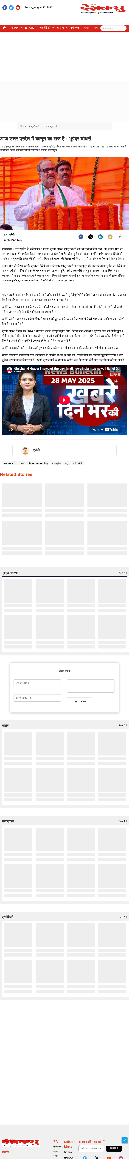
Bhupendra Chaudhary (38, 463)
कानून (67, 463)
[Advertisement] (64, 55)
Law (22, 463)
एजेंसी (12, 234)
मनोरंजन (74, 27)
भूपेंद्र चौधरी (77, 463)
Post (83, 701)
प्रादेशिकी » (35, 126)
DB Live (68, 1152)
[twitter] (11, 7)
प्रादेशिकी (45, 27)
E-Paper (30, 27)
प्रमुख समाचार (10, 572)
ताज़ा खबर (58, 1146)
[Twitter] (90, 236)
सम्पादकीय (8, 821)
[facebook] (4, 7)
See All (123, 572)
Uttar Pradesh (9, 463)
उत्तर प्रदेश (56, 463)
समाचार (15, 27)
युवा (96, 27)
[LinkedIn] (100, 236)
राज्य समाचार (56, 1153)
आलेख (5, 725)
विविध (87, 27)
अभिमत (60, 27)
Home (23, 126)
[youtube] (18, 7)
